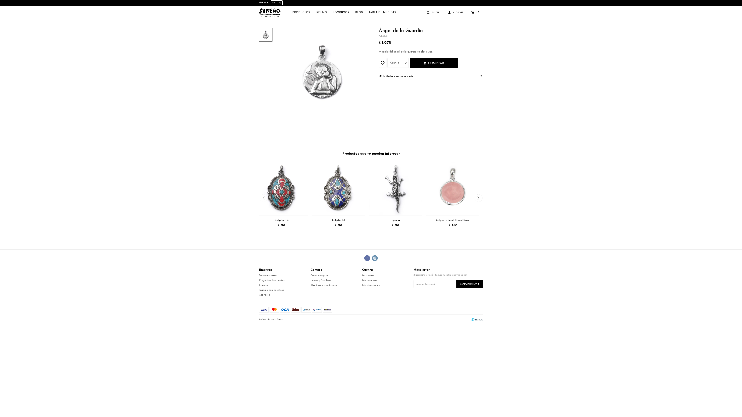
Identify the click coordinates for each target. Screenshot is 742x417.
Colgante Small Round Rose (452, 220)
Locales (263, 285)
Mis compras (369, 280)
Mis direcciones (371, 285)
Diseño (321, 12)
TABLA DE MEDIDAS (382, 12)
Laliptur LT (338, 220)
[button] (478, 198)
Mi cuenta (368, 275)
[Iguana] (395, 188)
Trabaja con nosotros (271, 290)
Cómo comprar (319, 275)
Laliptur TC (282, 220)
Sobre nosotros (268, 275)
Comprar (436, 63)
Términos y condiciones (324, 285)
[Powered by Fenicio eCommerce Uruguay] (477, 319)
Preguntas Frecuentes (272, 280)
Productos (301, 12)
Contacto (264, 295)
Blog (359, 12)
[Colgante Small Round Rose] (452, 188)
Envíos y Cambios (321, 280)
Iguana (395, 220)
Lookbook (341, 12)
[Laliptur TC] (281, 188)
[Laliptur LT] (338, 188)
